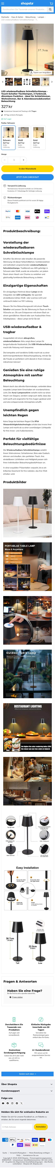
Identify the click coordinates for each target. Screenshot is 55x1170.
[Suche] (50, 9)
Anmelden (41, 1126)
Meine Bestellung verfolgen (39, 1153)
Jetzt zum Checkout (27, 177)
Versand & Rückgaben (18, 1153)
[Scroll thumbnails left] (3, 82)
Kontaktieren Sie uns (30, 1155)
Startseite (5, 17)
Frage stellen (17, 997)
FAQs (18, 1155)
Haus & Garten (17, 17)
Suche (5, 1153)
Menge (4, 154)
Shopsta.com (37, 1164)
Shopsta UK (27, 1164)
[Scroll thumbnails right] (51, 82)
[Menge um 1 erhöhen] (23, 160)
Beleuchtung (30, 17)
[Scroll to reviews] (27, 104)
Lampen (41, 17)
